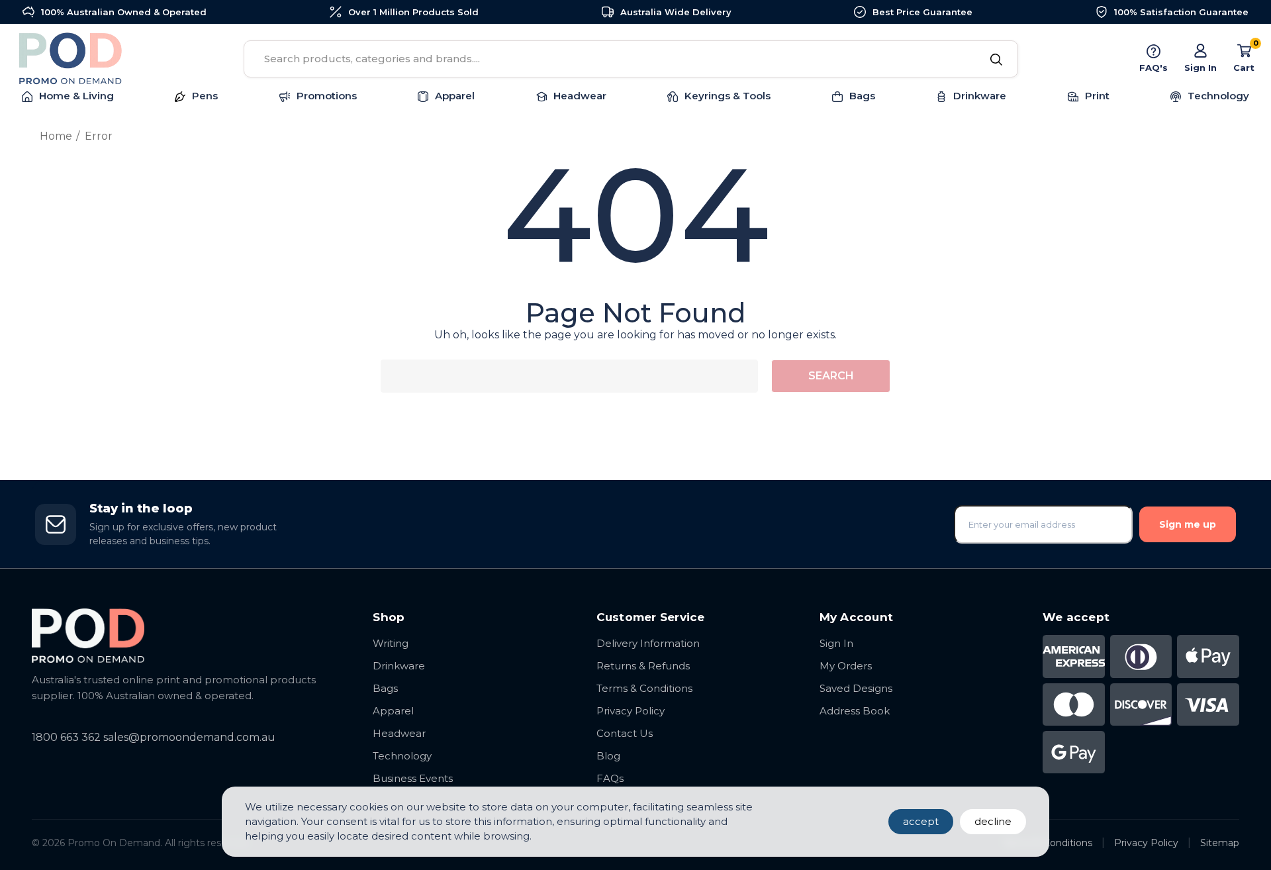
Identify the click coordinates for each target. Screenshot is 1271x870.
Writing (390, 643)
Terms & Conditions (644, 688)
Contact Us (624, 733)
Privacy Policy (630, 710)
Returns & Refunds (643, 665)
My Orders (846, 665)
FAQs (610, 778)
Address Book (855, 710)
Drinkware (399, 665)
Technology (402, 755)
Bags (385, 688)
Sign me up (1187, 524)
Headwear (399, 733)
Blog (608, 755)
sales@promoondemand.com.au (189, 737)
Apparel (393, 710)
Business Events (413, 778)
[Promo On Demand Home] (189, 635)
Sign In (836, 643)
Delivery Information (648, 643)
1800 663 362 (66, 737)
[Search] (997, 60)
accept (921, 821)
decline (993, 821)
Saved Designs (856, 688)
